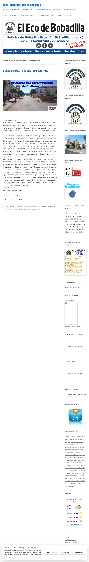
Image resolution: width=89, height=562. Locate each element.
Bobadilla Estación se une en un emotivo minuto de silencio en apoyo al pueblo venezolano (75, 439)
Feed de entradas (70, 540)
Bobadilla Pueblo (27, 15)
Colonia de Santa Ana (46, 15)
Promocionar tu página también (73, 326)
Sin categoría (36, 206)
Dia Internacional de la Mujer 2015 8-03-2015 (25, 71)
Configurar (79, 552)
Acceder (67, 537)
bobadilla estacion (69, 300)
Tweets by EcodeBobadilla (73, 287)
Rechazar (65, 552)
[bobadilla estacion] (71, 324)
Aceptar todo (52, 552)
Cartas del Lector (64, 15)
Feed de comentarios (71, 542)
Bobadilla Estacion (9, 15)
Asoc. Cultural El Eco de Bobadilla (22, 5)
